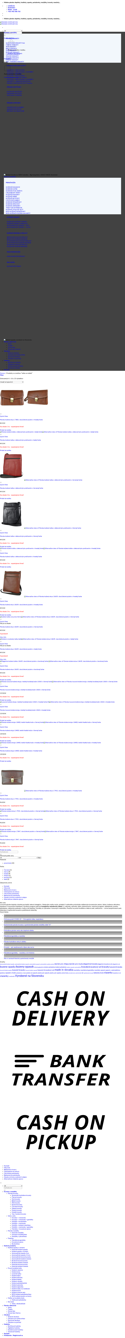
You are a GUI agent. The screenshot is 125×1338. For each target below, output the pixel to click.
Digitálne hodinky (14, 364)
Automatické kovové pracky (21, 1257)
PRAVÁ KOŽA (10, 182)
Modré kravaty (17, 1210)
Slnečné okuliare (13, 353)
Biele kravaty (16, 1201)
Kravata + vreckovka (19, 1218)
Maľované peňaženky (19, 1300)
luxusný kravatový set (46, 970)
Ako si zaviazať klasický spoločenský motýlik (19, 958)
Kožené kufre (16, 1290)
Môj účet (7, 888)
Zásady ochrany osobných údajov (15, 897)
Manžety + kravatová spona (21, 1229)
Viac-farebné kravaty (19, 1214)
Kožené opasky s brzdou (20, 1251)
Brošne (14, 1244)
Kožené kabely (16, 1279)
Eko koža (11, 1302)
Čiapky (10, 345)
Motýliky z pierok (18, 1236)
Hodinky (7, 360)
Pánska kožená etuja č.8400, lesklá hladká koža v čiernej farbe (21, 730)
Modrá (6, 875)
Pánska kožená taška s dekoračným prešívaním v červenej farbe (21, 488)
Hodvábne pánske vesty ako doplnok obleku (19, 930)
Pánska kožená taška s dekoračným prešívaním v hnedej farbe (21, 556)
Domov (2, 373)
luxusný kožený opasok (31, 970)
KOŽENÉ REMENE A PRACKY (17, 233)
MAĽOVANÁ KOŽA (13, 252)
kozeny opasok (25, 966)
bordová (7, 877)
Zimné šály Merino (14, 349)
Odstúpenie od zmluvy (11, 892)
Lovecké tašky (16, 1274)
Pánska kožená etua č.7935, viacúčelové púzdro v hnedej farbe (21, 799)
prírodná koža (72, 973)
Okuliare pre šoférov (15, 355)
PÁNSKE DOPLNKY (14, 103)
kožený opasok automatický (74, 967)
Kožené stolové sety (18, 1292)
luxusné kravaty (18, 970)
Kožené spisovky (17, 1285)
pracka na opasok (31, 973)
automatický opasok (34, 964)
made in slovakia (64, 970)
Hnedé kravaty (17, 1212)
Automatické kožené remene (21, 1259)
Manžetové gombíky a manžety (14, 936)
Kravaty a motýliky (10, 32)
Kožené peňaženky (18, 1283)
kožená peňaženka (49, 967)
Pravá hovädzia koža (15, 1268)
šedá (5, 879)
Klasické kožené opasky (20, 1249)
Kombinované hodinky (15, 366)
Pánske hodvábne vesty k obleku (15, 941)
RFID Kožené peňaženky (20, 1294)
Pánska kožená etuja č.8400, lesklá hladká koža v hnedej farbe (21, 751)
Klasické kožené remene (20, 1266)
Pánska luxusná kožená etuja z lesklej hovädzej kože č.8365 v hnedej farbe (25, 710)
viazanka (108, 973)
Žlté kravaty (16, 1203)
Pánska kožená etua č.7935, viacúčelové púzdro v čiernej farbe (21, 819)
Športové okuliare (14, 357)
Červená (7, 870)
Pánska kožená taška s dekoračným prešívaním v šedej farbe (20, 440)
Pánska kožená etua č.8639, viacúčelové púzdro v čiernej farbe (21, 627)
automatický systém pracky (47, 964)
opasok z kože (10, 973)
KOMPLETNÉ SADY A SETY (16, 65)
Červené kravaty (17, 1206)
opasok (103, 970)
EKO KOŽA (11, 262)
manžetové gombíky (87, 970)
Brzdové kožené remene (20, 1262)
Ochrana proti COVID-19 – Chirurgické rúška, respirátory (23, 919)
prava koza (65, 973)
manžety (97, 970)
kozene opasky (8, 967)
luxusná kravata (115, 967)
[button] (2, 375)
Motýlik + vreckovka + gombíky (22, 1227)
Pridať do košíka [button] (5, 430)
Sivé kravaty (16, 1199)
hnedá (6, 874)
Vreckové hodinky (14, 368)
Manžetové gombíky (18, 1240)
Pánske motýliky (13, 1231)
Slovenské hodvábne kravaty (21, 1195)
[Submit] (4, 35)
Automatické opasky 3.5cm (21, 1255)
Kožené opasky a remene (16, 1247)
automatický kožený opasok (22, 964)
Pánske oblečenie (10, 342)
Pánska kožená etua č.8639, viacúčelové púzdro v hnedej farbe (21, 604)
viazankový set (117, 973)
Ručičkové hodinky (14, 362)
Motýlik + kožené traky (19, 1225)
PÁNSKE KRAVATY (12, 38)
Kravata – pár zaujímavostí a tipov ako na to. (19, 947)
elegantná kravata (90, 964)
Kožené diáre (16, 1275)
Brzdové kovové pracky (20, 1261)
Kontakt (6, 370)
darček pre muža (76, 964)
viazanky (4, 976)
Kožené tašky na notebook (21, 1289)
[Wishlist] (1, 434)
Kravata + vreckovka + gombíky (22, 1219)
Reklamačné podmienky (12, 895)
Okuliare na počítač (14, 358)
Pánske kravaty (13, 1193)
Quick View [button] (4, 416)
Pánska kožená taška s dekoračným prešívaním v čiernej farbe (21, 536)
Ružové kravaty (17, 1204)
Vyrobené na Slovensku (29, 975)
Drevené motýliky (18, 1234)
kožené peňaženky (60, 967)
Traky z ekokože (17, 1303)
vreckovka (12, 976)
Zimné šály (11, 347)
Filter (39, 857)
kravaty (105, 967)
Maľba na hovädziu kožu (16, 1298)
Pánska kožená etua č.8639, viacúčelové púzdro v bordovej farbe (22, 669)
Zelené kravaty (17, 1208)
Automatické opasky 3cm (20, 1253)
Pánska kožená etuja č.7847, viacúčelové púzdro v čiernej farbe (21, 839)
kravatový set (95, 967)
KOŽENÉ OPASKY (13, 217)
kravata (84, 967)
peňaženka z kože (21, 973)
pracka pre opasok (43, 973)
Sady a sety (12, 1216)
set (82, 973)
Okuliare (7, 351)
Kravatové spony (17, 1242)
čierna (6, 872)
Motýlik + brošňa (17, 1221)
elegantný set (116, 964)
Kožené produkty (10, 177)
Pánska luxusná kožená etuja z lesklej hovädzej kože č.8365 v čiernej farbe (25, 690)
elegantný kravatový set (105, 964)
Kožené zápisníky (17, 1287)
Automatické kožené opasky (7, 964)
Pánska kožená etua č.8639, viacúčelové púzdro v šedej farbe (21, 649)
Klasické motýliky (18, 1233)
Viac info (3, 637)
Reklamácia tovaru (10, 890)
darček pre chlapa (61, 964)
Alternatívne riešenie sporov (13, 899)
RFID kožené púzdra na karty (21, 1296)
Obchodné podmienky (11, 893)
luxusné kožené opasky (6, 970)
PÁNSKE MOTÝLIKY (14, 87)
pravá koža (7, 863)
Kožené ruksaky (17, 1281)
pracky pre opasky (55, 973)
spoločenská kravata (88, 973)
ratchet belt (78, 973)
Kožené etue (16, 1272)
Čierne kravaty (17, 1197)
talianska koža (99, 973)
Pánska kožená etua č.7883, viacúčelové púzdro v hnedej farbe (21, 420)
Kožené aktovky (17, 1277)
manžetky (77, 970)
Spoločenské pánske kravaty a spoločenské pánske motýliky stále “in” (27, 925)
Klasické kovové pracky (20, 1264)
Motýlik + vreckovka (19, 1223)
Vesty (10, 343)
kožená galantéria (39, 967)
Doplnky (11, 1238)
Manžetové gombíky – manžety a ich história (19, 953)
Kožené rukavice (17, 1270)
